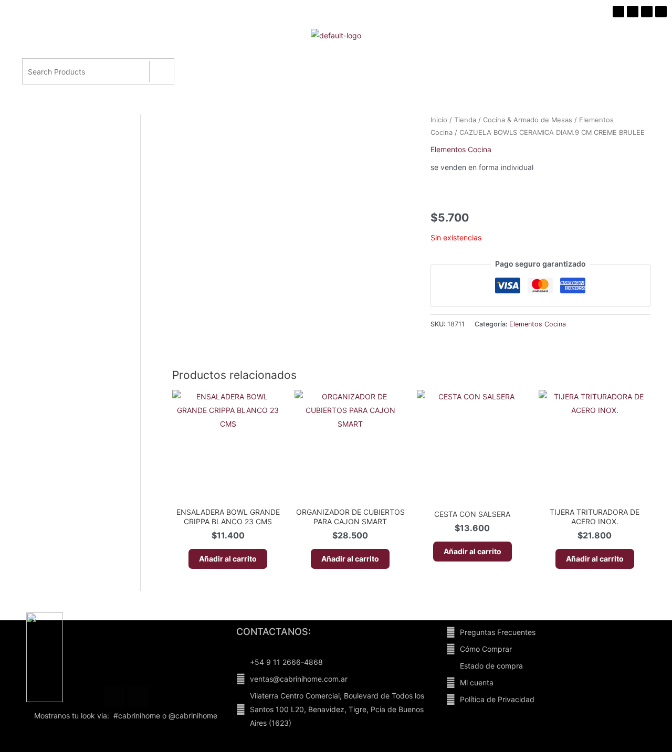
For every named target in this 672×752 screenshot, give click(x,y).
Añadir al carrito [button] (228, 558)
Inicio (438, 120)
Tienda (465, 120)
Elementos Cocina (460, 149)
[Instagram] (137, 696)
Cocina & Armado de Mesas (527, 120)
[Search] (161, 71)
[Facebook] (113, 696)
